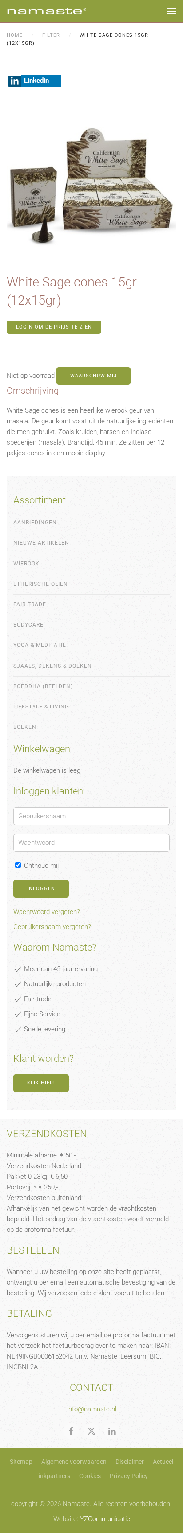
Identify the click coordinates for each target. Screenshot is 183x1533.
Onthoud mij (40, 866)
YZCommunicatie (105, 1519)
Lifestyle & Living (41, 707)
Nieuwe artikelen (41, 543)
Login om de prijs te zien (54, 327)
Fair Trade (29, 604)
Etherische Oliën (40, 584)
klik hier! (41, 1083)
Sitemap (21, 1461)
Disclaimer (129, 1461)
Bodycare (28, 625)
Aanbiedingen (35, 522)
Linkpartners (52, 1475)
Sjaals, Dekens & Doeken (52, 666)
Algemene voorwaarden (74, 1461)
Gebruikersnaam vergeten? (52, 927)
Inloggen (41, 888)
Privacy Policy (129, 1475)
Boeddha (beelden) (43, 686)
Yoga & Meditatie (39, 645)
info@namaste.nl (91, 1409)
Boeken (24, 727)
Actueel (163, 1461)
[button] (171, 11)
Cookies (90, 1475)
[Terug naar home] (47, 11)
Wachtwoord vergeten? (46, 912)
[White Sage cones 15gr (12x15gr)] (91, 184)
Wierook (26, 564)
